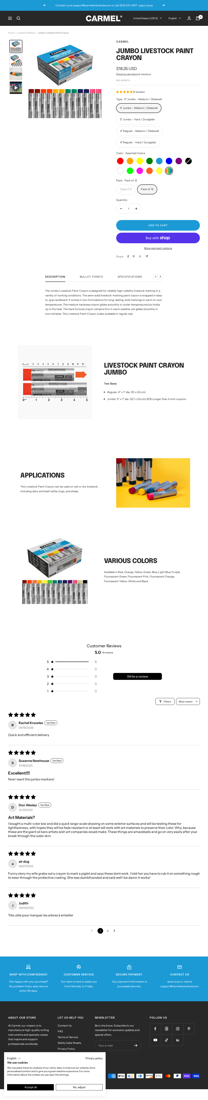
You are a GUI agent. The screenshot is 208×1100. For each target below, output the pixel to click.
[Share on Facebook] (128, 256)
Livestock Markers (26, 32)
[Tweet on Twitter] (140, 256)
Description (55, 276)
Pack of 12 (147, 189)
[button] (124, 91)
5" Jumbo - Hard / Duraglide (137, 119)
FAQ (60, 1031)
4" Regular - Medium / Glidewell (139, 131)
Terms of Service (68, 1037)
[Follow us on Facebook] (155, 1028)
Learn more (124, 5)
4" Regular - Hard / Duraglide (138, 142)
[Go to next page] (115, 931)
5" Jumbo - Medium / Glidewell (139, 108)
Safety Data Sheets (69, 1042)
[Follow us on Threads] (166, 1028)
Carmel (122, 41)
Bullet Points (91, 276)
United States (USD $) (145, 18)
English (173, 18)
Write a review (137, 676)
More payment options (158, 248)
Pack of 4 (126, 189)
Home (11, 32)
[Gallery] (57, 81)
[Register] (136, 1045)
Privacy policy (94, 1058)
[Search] (18, 18)
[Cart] (198, 18)
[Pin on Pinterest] (134, 256)
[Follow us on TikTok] (166, 1040)
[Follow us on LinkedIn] (177, 1040)
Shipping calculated (127, 74)
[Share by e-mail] (146, 256)
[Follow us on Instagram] (177, 1028)
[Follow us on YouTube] (155, 1040)
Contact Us (65, 1025)
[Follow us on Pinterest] (188, 1028)
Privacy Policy (66, 1048)
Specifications (130, 276)
